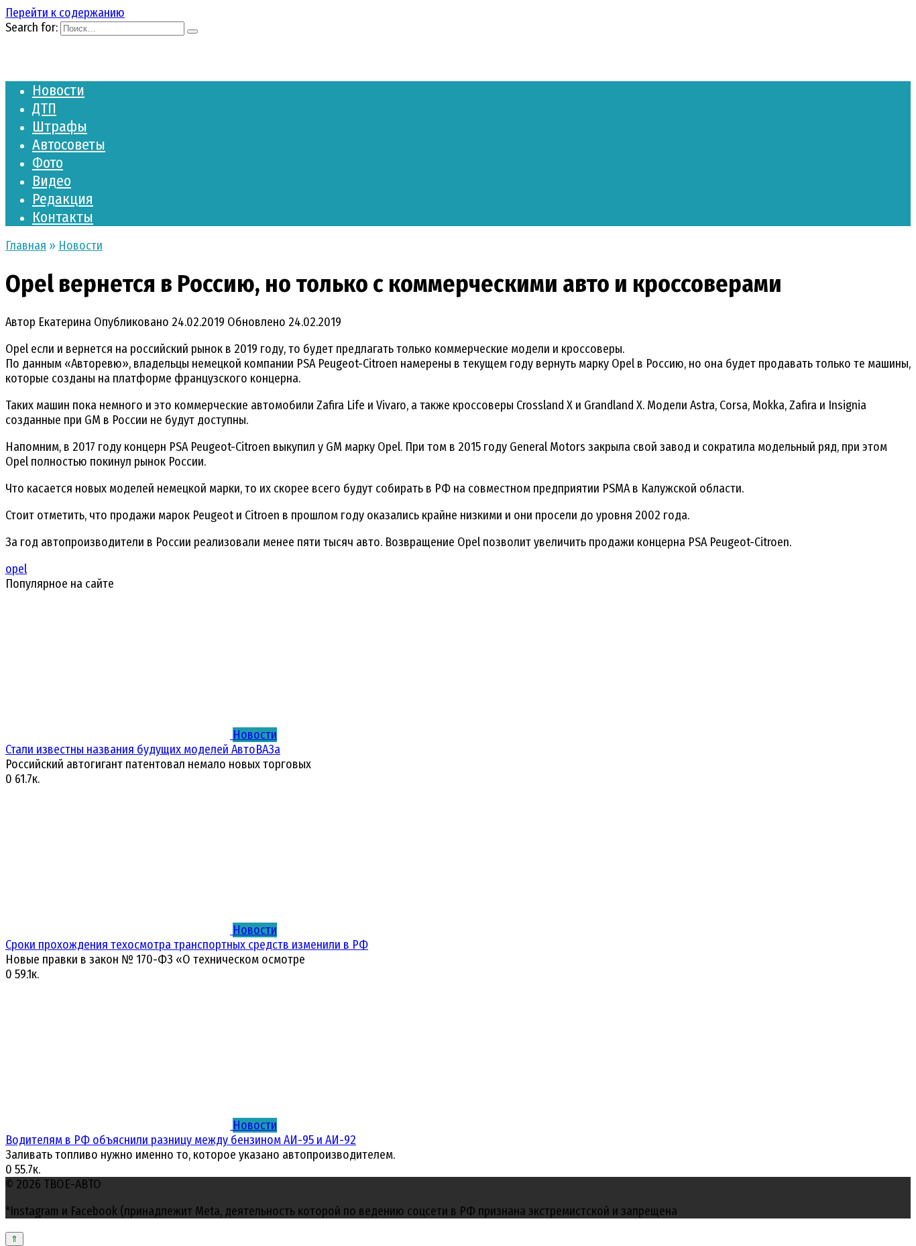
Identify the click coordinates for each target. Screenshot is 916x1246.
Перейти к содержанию (65, 12)
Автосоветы (68, 145)
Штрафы (59, 126)
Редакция (62, 199)
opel (16, 569)
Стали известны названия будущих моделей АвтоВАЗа (142, 749)
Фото (47, 163)
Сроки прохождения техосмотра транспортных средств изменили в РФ (186, 944)
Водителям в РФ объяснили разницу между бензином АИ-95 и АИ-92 (180, 1140)
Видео (51, 181)
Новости (58, 90)
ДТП (44, 108)
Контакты (62, 217)
